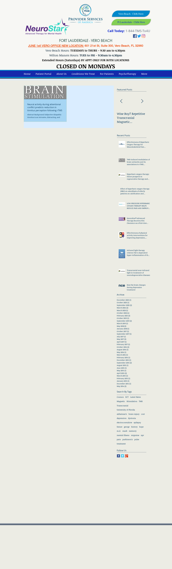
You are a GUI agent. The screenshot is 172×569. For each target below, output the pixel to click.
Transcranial (122, 405)
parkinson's (127, 439)
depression (121, 418)
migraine (135, 435)
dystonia (132, 418)
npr (142, 435)
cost (143, 414)
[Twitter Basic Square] (122, 455)
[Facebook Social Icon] (135, 36)
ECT (127, 397)
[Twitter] (139, 36)
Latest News (135, 397)
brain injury (134, 414)
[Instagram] (143, 36)
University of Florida (126, 409)
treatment (121, 443)
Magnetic (121, 401)
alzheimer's (122, 414)
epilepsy (137, 422)
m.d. (119, 431)
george (127, 426)
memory (133, 431)
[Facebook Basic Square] (118, 455)
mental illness (123, 435)
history (134, 426)
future (119, 426)
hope (141, 426)
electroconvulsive (124, 422)
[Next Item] (142, 101)
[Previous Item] (121, 101)
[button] (127, 74)
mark (124, 431)
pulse (136, 439)
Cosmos (120, 397)
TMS (141, 401)
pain (119, 439)
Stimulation (132, 401)
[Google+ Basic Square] (126, 455)
